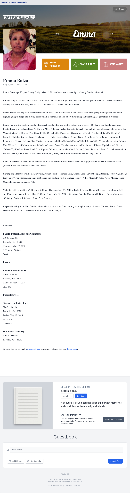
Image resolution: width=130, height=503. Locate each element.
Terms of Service (72, 481)
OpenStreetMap (67, 485)
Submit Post (115, 461)
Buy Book (81, 396)
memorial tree (33, 348)
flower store (72, 348)
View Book (67, 396)
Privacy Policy (58, 481)
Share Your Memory (113, 419)
